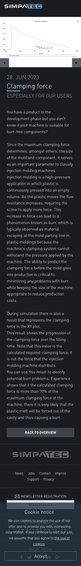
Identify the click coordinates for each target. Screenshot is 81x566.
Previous (4, 62)
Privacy (48, 479)
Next (76, 62)
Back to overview (40, 432)
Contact (45, 473)
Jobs (31, 473)
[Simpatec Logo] (23, 5)
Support (33, 479)
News (19, 473)
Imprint (60, 473)
